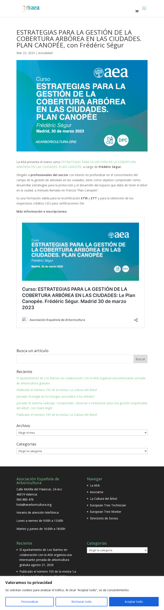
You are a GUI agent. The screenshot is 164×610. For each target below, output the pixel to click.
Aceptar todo (134, 602)
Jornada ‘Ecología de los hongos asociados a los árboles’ (55, 396)
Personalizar (29, 602)
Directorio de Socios (104, 518)
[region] (82, 593)
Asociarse (96, 492)
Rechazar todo (81, 602)
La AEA (95, 485)
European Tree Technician (108, 505)
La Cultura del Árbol (103, 499)
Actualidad (45, 53)
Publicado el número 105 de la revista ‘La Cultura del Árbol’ (56, 390)
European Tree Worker (105, 512)
